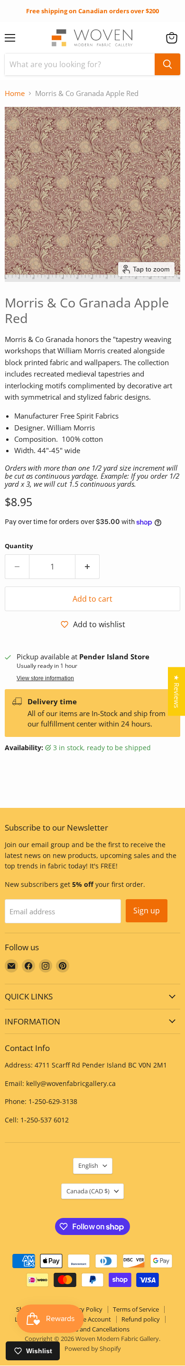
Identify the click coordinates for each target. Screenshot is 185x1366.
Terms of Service (136, 1309)
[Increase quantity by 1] (87, 566)
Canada (88, 1191)
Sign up (146, 910)
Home (15, 93)
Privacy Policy (83, 1309)
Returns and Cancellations (93, 1329)
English (88, 1165)
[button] (171, 37)
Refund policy (140, 1319)
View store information (45, 678)
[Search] (167, 64)
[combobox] (80, 64)
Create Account (89, 1319)
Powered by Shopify (93, 1348)
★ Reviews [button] (176, 691)
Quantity (19, 546)
